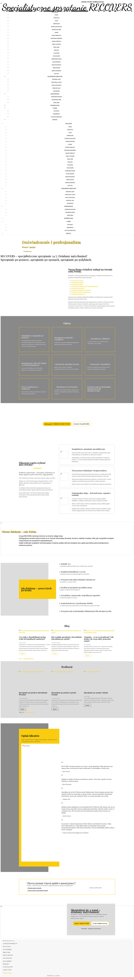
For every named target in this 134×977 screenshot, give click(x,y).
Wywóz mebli (56, 102)
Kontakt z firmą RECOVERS (81, 424)
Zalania (56, 32)
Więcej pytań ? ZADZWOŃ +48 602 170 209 (57, 424)
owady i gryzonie (56, 44)
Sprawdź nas (27, 251)
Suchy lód (56, 73)
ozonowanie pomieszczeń (78, 294)
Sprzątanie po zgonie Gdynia (96, 693)
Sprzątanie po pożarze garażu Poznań (63, 694)
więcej (22, 653)
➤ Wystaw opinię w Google (34, 888)
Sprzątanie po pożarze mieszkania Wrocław (33, 694)
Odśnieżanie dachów (56, 58)
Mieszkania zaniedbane (56, 38)
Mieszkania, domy (56, 79)
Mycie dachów (56, 55)
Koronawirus (56, 91)
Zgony (56, 20)
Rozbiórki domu (54, 105)
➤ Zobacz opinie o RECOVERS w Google (37, 890)
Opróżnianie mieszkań (56, 96)
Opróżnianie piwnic (56, 99)
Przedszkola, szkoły (56, 82)
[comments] (98, 2)
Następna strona (28, 658)
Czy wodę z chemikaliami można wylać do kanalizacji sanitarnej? (32, 638)
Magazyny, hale (56, 88)
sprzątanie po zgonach (77, 282)
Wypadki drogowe (56, 29)
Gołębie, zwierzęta (56, 41)
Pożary (56, 14)
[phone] (86, 2)
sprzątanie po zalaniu (77, 284)
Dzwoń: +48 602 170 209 (82, 923)
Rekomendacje (56, 113)
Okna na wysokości (56, 64)
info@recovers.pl (7, 973)
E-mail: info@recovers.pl (100, 923)
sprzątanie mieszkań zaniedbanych (80, 292)
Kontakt (54, 119)
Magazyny (56, 50)
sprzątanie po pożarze (77, 280)
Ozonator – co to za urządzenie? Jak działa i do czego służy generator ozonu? (98, 639)
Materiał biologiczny (56, 26)
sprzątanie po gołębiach (77, 288)
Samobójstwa (56, 23)
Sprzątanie (55, 12)
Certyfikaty (56, 110)
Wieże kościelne (56, 67)
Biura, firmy (56, 47)
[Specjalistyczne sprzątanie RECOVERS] (66, 7)
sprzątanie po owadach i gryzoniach (81, 290)
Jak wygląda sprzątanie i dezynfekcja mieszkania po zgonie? (66, 638)
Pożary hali (56, 17)
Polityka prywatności (56, 116)
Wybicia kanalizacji (56, 35)
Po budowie (56, 53)
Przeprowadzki (55, 93)
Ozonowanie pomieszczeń (55, 76)
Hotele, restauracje (56, 85)
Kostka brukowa (56, 61)
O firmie (55, 108)
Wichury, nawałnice (56, 70)
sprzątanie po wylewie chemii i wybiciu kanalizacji (84, 286)
